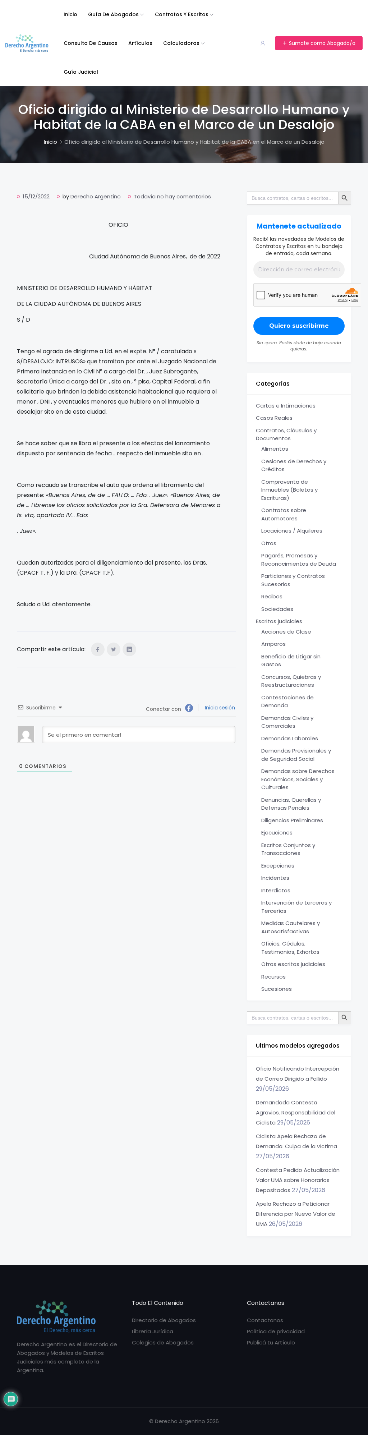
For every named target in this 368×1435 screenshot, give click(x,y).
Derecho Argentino (95, 196)
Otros (268, 543)
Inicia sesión (219, 707)
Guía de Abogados (113, 14)
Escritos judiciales (279, 621)
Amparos (273, 644)
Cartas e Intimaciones (286, 405)
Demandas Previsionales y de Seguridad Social (296, 755)
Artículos (140, 43)
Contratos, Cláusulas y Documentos (286, 434)
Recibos (271, 596)
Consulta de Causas (91, 43)
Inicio (70, 14)
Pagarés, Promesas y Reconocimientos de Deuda (298, 559)
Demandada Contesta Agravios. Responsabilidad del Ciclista (295, 1112)
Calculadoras (181, 43)
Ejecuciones (277, 832)
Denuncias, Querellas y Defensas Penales (291, 804)
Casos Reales (274, 418)
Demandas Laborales (289, 738)
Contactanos (265, 1320)
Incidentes (275, 878)
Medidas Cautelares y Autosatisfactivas (290, 927)
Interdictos (275, 890)
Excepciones (277, 865)
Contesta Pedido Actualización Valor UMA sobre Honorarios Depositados (298, 1180)
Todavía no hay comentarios (172, 196)
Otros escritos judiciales (293, 964)
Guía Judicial (81, 71)
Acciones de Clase (286, 631)
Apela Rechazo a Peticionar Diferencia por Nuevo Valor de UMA (295, 1214)
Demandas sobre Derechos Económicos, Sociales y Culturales (298, 779)
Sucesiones (276, 989)
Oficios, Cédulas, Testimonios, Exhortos (290, 948)
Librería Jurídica (152, 1331)
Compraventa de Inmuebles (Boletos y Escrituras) (289, 490)
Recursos (273, 976)
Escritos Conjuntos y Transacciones (288, 849)
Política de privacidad (276, 1331)
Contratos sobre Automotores (283, 514)
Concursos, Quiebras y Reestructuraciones (291, 681)
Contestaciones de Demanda (287, 701)
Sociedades (277, 609)
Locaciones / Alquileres (291, 530)
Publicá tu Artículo (271, 1342)
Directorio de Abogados (164, 1320)
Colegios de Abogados (163, 1342)
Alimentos (274, 448)
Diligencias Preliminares (292, 820)
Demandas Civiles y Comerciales (287, 722)
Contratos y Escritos (181, 14)
